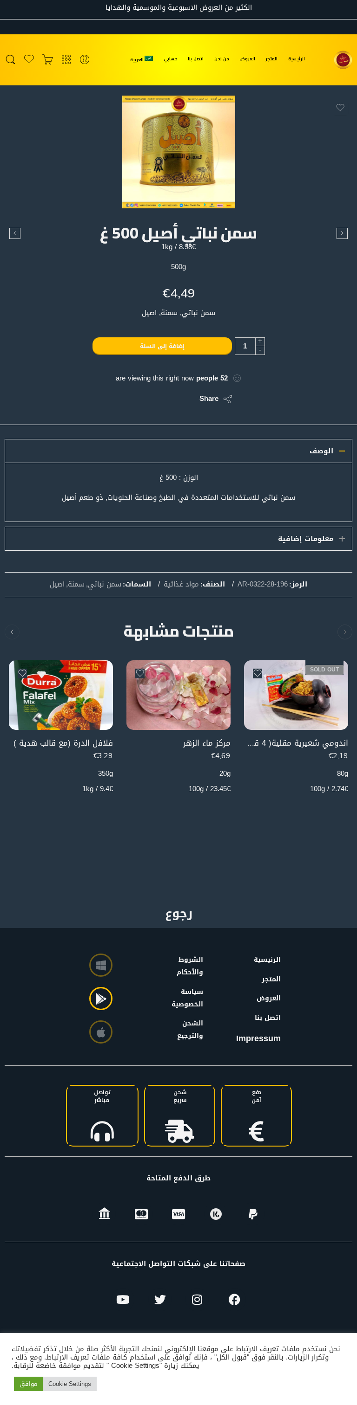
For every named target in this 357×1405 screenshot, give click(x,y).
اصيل (57, 585)
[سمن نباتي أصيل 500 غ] (178, 152)
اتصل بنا (196, 59)
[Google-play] (100, 998)
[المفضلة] (340, 107)
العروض (247, 59)
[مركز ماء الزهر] (178, 694)
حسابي (171, 59)
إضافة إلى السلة (162, 346)
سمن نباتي (104, 585)
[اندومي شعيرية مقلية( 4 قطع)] (296, 694)
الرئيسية (296, 59)
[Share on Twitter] (184, 399)
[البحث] (10, 59)
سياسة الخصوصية (192, 998)
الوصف (321, 451)
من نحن (221, 59)
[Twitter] (160, 1299)
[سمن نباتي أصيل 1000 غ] (14, 233)
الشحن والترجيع (192, 1029)
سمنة (76, 585)
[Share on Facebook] (165, 399)
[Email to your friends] (128, 399)
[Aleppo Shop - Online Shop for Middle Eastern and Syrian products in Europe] (343, 60)
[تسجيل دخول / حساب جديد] (85, 60)
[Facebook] (234, 1299)
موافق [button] (28, 1384)
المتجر (271, 59)
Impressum (258, 1038)
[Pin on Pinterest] (147, 399)
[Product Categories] (66, 60)
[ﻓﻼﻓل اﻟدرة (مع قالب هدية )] (61, 694)
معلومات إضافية (305, 538)
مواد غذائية (181, 585)
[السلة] (47, 60)
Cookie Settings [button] (69, 1384)
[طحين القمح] (342, 233)
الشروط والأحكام (192, 966)
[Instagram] (197, 1299)
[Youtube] (122, 1299)
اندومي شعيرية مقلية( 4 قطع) (296, 743)
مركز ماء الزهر (207, 743)
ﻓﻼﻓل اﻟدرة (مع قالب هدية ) (63, 743)
